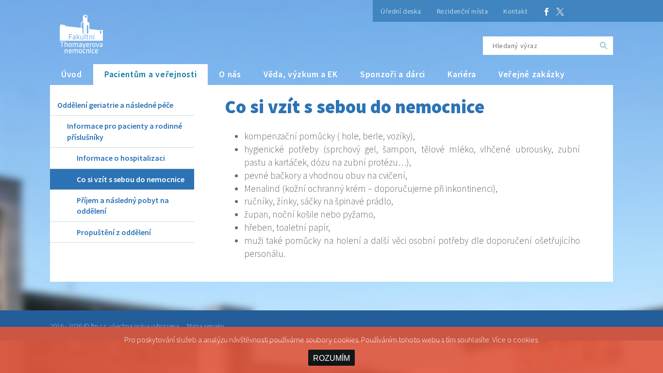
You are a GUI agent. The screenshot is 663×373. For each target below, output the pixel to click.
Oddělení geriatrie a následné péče (115, 105)
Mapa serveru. (206, 326)
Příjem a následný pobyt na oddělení (123, 205)
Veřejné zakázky (531, 74)
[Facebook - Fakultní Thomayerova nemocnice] (546, 11)
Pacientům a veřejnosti (150, 74)
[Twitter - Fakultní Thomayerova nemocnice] (560, 11)
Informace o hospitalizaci (121, 158)
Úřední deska (401, 11)
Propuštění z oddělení (114, 232)
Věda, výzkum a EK (301, 74)
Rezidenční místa (462, 11)
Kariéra (462, 74)
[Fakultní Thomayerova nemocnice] (76, 30)
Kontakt (515, 11)
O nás (230, 74)
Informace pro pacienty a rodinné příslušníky (124, 131)
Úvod (71, 74)
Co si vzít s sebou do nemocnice (130, 179)
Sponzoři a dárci (392, 74)
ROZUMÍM (331, 358)
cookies (525, 339)
